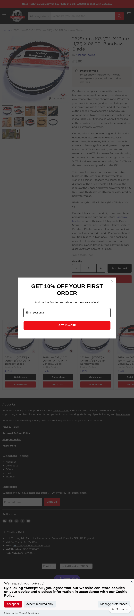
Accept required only (39, 604)
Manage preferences (113, 604)
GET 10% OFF (67, 325)
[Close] (131, 581)
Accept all (13, 604)
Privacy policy (11, 613)
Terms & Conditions (29, 613)
